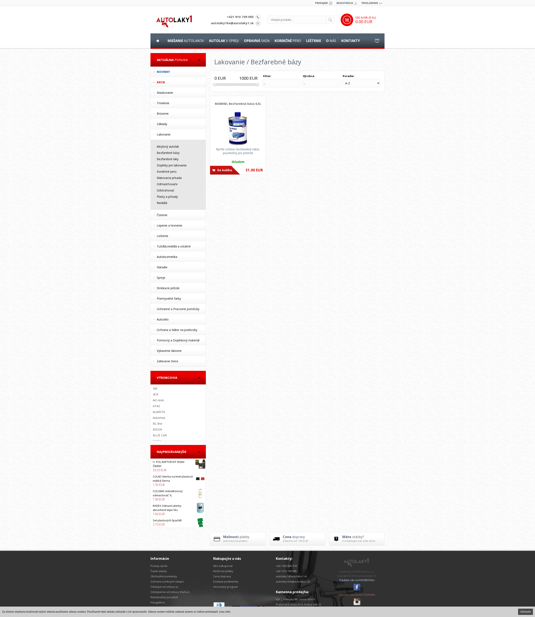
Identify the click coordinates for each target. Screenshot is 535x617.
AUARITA (159, 412)
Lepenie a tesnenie (169, 225)
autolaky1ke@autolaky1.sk (232, 23)
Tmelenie (163, 103)
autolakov (186, 40)
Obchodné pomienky (163, 576)
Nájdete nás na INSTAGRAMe (357, 595)
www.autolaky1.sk (367, 575)
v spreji (224, 40)
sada (257, 40)
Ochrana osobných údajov (167, 581)
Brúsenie (163, 113)
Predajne (321, 3)
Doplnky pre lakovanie (172, 165)
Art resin (158, 400)
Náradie (162, 267)
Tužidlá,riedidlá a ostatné (174, 246)
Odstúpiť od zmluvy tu (164, 587)
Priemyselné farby (169, 298)
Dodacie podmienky (225, 581)
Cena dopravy (222, 576)
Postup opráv (159, 566)
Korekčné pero (167, 172)
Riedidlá (162, 203)
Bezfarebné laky (167, 159)
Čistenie (162, 215)
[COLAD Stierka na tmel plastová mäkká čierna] (178, 480)
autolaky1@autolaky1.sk (291, 576)
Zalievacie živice (167, 361)
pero (288, 40)
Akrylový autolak (168, 146)
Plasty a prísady (167, 197)
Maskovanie (165, 93)
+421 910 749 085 (240, 17)
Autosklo (163, 319)
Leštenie (162, 236)
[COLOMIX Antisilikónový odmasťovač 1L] (178, 495)
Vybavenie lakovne (169, 351)
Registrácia (344, 3)
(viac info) (224, 611)
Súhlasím (525, 611)
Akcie (161, 82)
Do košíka (224, 170)
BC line (157, 424)
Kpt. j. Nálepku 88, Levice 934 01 (295, 599)
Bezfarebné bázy (168, 153)
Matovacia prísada (169, 178)
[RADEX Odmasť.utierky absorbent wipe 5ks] (178, 510)
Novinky (163, 72)
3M (155, 388)
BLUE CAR (160, 435)
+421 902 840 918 (286, 566)
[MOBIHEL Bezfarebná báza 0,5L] (238, 128)
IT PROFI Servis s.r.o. (363, 571)
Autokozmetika (167, 257)
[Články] (377, 40)
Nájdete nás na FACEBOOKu (356, 580)
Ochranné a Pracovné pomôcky (178, 309)
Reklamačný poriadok (164, 597)
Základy (162, 124)
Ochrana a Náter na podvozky (177, 330)
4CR (155, 394)
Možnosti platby (223, 571)
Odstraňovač (165, 190)
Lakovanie (164, 134)
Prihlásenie (370, 3)
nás (331, 40)
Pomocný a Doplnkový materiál (178, 340)
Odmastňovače (167, 184)
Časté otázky (158, 571)
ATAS (156, 406)
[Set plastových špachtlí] (178, 522)
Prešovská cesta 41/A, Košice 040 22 (298, 604)
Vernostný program (225, 587)
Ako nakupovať (223, 566)
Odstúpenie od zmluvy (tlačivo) (169, 592)
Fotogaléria (157, 602)
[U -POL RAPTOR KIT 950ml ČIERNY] (178, 466)
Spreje (161, 278)
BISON (157, 429)
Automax (159, 418)
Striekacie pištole (168, 288)
